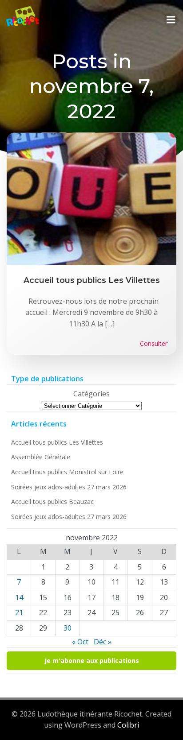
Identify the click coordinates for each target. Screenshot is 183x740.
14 (19, 597)
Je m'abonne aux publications (91, 660)
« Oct (80, 642)
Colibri (128, 725)
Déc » (102, 642)
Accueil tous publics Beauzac (52, 501)
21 (19, 612)
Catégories (91, 394)
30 (68, 628)
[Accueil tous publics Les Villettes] (91, 198)
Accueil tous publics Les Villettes (57, 442)
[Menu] (171, 19)
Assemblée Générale (40, 457)
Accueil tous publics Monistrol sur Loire (67, 472)
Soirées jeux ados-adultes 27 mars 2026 (69, 487)
